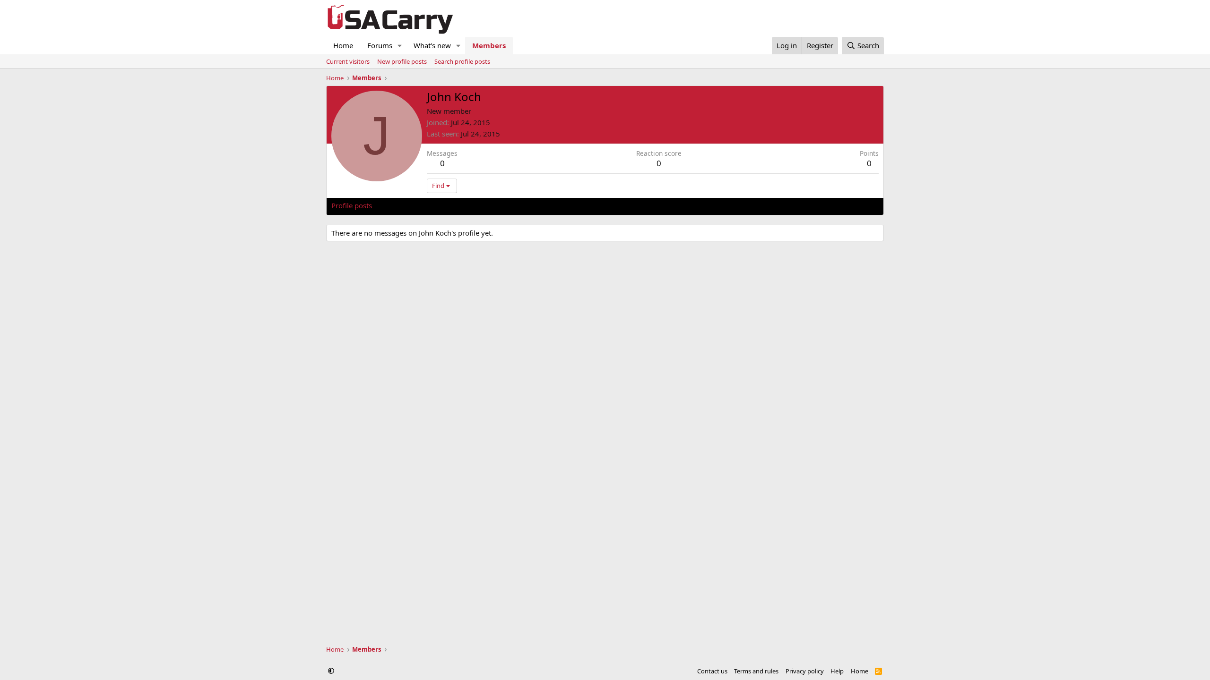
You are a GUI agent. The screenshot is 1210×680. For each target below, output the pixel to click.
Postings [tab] (449, 205)
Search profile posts (462, 61)
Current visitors (348, 61)
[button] (399, 45)
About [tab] (483, 205)
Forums (379, 45)
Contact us (712, 671)
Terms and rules (756, 671)
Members (489, 45)
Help (837, 671)
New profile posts (402, 61)
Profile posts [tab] (351, 205)
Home (343, 45)
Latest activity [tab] (403, 205)
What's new (432, 45)
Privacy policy (805, 671)
